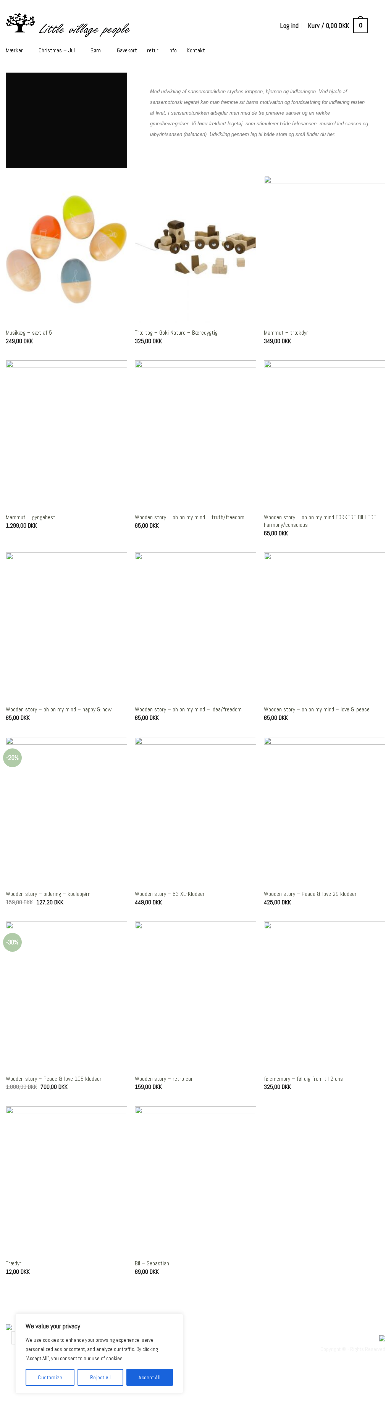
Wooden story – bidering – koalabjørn (48, 894)
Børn (95, 50)
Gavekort (127, 50)
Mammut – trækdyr (286, 333)
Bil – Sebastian (152, 1263)
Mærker (14, 50)
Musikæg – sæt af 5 (29, 333)
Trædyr (13, 1263)
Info (172, 50)
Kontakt (196, 50)
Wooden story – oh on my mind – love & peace (317, 709)
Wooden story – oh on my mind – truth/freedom (189, 517)
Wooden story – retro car (164, 1079)
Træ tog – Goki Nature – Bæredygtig (176, 333)
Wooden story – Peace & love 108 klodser (54, 1079)
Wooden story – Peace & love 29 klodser (310, 894)
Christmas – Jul (57, 50)
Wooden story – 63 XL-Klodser (170, 894)
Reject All (100, 1377)
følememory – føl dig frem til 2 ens (303, 1079)
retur (152, 50)
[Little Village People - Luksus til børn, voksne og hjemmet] (113, 25)
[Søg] (381, 25)
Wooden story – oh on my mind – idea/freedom (188, 709)
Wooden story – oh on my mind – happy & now (58, 709)
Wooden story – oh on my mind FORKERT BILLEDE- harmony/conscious (321, 521)
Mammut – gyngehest (30, 517)
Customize (50, 1377)
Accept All (149, 1377)
